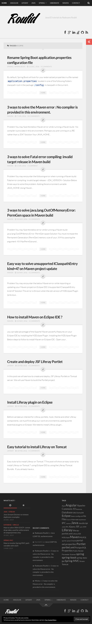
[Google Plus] (69, 32)
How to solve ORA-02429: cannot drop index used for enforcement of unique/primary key (17, 530)
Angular (14, 3)
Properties (67, 550)
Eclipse (66, 515)
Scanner (73, 554)
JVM (84, 527)
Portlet (81, 544)
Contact (76, 3)
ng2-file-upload (66, 541)
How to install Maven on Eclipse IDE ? (34, 317)
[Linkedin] (73, 32)
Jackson (68, 523)
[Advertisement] (46, 511)
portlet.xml (68, 547)
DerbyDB (80, 513)
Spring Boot (19, 67)
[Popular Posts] (23, 505)
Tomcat (65, 564)
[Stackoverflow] (78, 32)
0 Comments (46, 67)
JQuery (72, 526)
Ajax (63, 506)
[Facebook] (65, 32)
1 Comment (32, 166)
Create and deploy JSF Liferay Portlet (35, 362)
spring (80, 554)
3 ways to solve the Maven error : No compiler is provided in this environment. (45, 584)
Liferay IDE (77, 534)
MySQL (83, 537)
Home (4, 3)
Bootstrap (79, 509)
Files (64, 519)
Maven (66, 3)
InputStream (82, 519)
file (84, 516)
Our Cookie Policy (50, 620)
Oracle (16, 525)
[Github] (82, 32)
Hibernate (54, 3)
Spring (42, 3)
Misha (37, 581)
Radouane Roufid (41, 533)
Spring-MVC (72, 560)
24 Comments (33, 116)
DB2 (74, 513)
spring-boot (69, 557)
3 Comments (34, 321)
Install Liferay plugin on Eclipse (29, 402)
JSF (77, 526)
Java (33, 3)
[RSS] (86, 32)
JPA (66, 527)
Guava (69, 519)
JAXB (63, 527)
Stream (12, 512)
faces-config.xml (77, 516)
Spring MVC (8, 540)
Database (8, 525)
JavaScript (83, 523)
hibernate (74, 519)
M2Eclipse (66, 537)
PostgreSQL (80, 547)
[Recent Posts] (10, 505)
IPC (64, 523)
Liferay (25, 3)
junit (81, 527)
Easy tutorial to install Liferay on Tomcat (37, 447)
